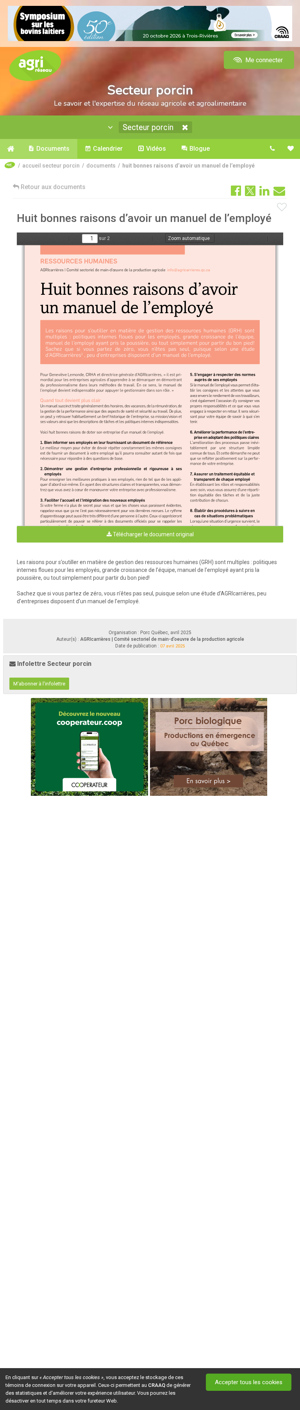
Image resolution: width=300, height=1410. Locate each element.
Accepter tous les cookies (248, 1382)
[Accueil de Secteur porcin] (10, 149)
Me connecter (263, 60)
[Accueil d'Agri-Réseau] (35, 65)
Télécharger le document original (153, 534)
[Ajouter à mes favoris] (282, 207)
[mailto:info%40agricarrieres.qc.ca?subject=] (188, 269)
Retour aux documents (52, 187)
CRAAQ (156, 1385)
